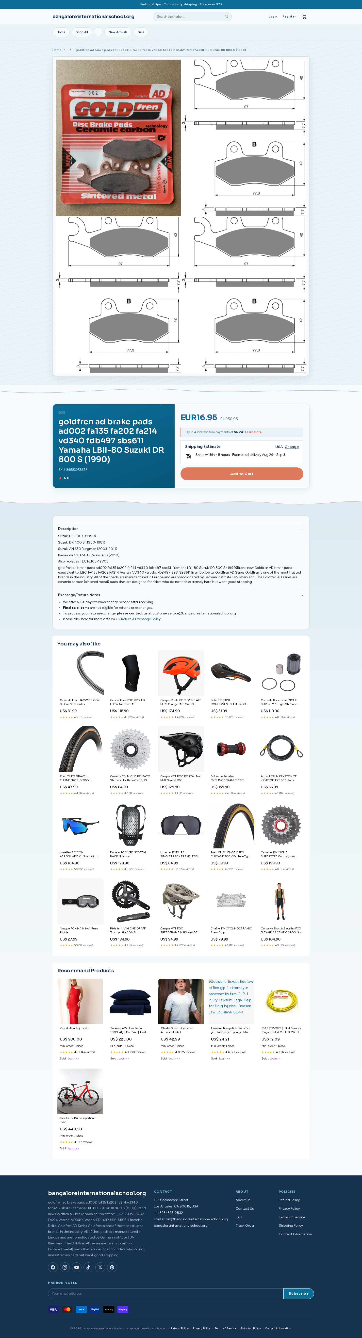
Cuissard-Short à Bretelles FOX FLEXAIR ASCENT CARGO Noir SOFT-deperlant (281, 931)
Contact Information (295, 1234)
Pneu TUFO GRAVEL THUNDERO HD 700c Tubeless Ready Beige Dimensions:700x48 (75, 779)
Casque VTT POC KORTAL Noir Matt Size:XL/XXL (180, 778)
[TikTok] (88, 1267)
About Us (243, 1200)
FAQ (239, 1217)
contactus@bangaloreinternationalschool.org (191, 1219)
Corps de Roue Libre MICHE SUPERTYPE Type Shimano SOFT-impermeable (279, 702)
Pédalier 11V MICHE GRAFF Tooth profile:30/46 (128, 930)
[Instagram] (65, 1267)
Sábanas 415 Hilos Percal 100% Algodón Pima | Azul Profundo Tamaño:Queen (128, 1030)
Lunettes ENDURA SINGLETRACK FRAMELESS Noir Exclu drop (179, 855)
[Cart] (304, 16)
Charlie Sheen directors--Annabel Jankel (177, 1030)
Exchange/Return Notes (79, 595)
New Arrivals (118, 32)
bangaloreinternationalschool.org (93, 17)
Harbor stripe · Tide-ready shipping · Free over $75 (181, 4)
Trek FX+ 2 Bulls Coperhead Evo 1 (78, 1120)
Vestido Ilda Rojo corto (74, 1028)
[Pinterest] (112, 1267)
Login (273, 16)
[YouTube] (77, 1267)
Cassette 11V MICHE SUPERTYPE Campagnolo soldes (278, 855)
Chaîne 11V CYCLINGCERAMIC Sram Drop (231, 930)
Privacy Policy (289, 1208)
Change (292, 447)
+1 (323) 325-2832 (168, 1213)
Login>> (73, 1058)
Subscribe (299, 1293)
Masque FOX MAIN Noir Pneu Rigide (79, 930)
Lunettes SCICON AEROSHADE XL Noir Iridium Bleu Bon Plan (79, 855)
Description (68, 529)
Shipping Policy (291, 1225)
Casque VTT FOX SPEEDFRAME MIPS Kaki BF (178, 930)
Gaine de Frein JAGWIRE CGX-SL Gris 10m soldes (80, 702)
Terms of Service (292, 1217)
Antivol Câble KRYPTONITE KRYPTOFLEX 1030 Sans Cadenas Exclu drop (279, 779)
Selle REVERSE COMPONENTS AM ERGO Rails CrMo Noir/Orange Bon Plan (229, 702)
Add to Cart (241, 474)
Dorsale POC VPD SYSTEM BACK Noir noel (128, 854)
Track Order (245, 1225)
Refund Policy (289, 1200)
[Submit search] (226, 16)
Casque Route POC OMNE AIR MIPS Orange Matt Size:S (180, 702)
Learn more (253, 432)
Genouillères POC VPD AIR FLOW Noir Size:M (127, 702)
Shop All (82, 32)
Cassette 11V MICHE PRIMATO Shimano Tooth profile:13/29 (130, 778)
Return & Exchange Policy (141, 619)
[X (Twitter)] (100, 1267)
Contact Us (245, 1208)
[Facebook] (53, 1267)
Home (61, 32)
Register (289, 16)
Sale (141, 32)
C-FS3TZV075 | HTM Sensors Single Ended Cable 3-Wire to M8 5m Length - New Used (281, 1030)
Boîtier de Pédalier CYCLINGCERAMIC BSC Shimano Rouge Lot (227, 779)
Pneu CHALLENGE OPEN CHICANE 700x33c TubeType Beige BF (230, 855)
